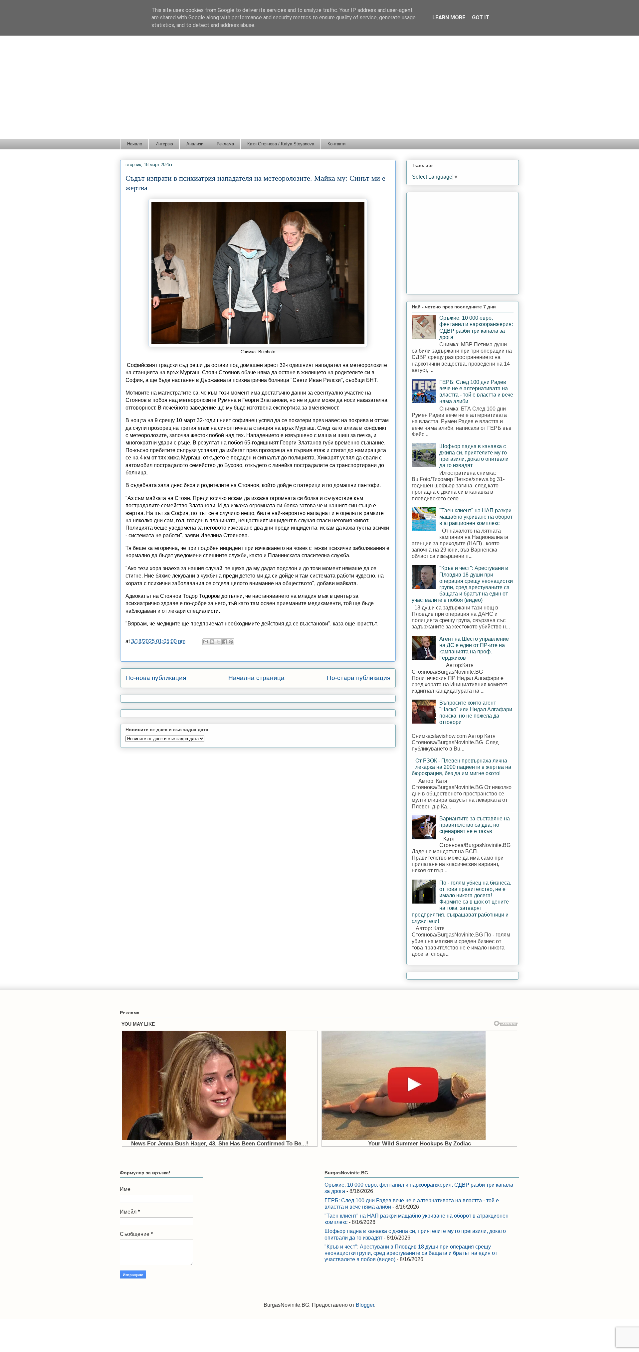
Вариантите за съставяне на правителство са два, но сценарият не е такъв (474, 825)
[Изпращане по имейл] (205, 641)
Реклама (225, 143)
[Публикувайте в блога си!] (212, 641)
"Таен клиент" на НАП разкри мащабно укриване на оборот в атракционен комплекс (476, 517)
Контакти (336, 143)
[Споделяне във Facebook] (224, 641)
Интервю (164, 143)
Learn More (448, 17)
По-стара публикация (358, 677)
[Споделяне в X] (218, 641)
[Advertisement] (319, 88)
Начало (134, 143)
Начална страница (256, 677)
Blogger (365, 1305)
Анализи (194, 143)
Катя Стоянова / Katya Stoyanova (280, 143)
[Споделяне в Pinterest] (231, 641)
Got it (480, 17)
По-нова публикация (155, 677)
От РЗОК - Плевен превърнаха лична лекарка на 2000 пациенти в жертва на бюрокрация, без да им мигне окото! (461, 767)
